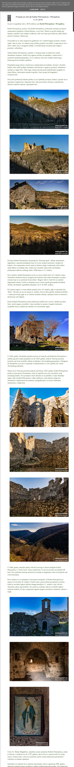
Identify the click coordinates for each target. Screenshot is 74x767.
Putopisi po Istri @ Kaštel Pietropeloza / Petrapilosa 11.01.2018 (38, 18)
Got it (43, 9)
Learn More (34, 9)
